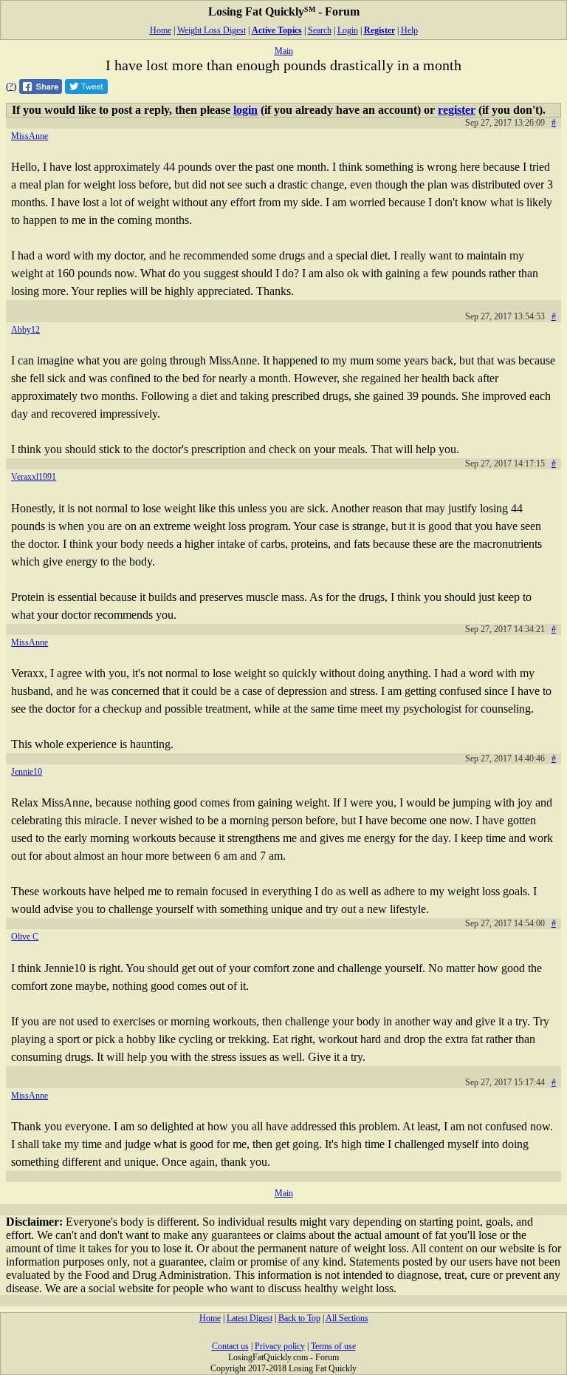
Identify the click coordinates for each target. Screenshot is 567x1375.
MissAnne (29, 136)
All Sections (347, 1318)
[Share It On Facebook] (40, 90)
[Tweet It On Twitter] (86, 90)
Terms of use (333, 1346)
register (456, 109)
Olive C (24, 936)
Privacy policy (280, 1346)
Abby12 (25, 330)
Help (409, 30)
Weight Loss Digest (211, 30)
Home (160, 30)
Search (319, 30)
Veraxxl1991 (33, 477)
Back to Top (299, 1318)
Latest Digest (249, 1318)
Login (347, 30)
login (245, 109)
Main (284, 51)
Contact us (230, 1346)
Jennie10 (26, 772)
